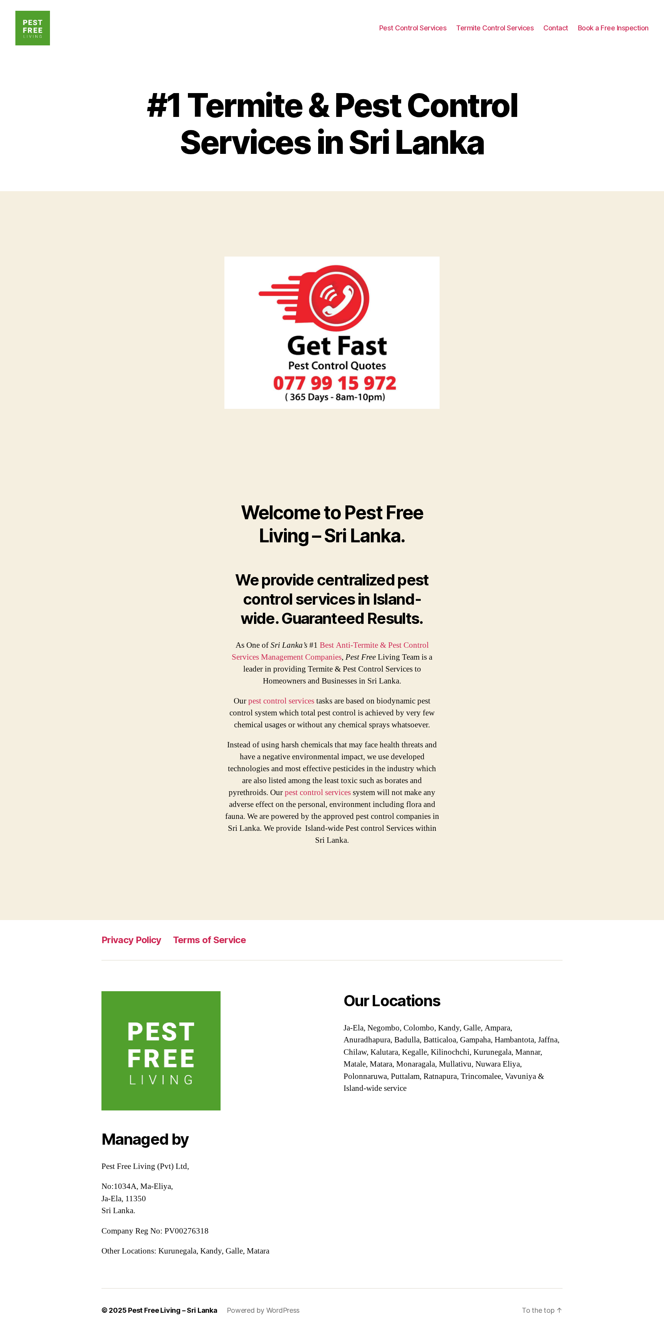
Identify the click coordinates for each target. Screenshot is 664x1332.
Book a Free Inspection (613, 28)
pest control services (281, 701)
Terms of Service (209, 939)
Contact (555, 28)
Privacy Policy (131, 939)
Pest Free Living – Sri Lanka (172, 1310)
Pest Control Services (413, 28)
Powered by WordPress (263, 1310)
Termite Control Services (495, 28)
